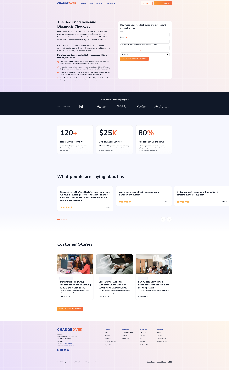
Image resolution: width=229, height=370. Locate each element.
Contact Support (162, 338)
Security (124, 335)
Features (83, 3)
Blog (141, 338)
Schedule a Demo (162, 341)
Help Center (143, 332)
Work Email (123, 37)
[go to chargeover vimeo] (68, 350)
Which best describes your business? (130, 51)
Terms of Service (161, 362)
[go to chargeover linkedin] (65, 350)
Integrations (108, 338)
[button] (111, 3)
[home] (66, 3)
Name (122, 31)
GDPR (170, 362)
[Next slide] (169, 219)
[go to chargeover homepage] (69, 329)
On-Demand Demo (145, 345)
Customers (99, 3)
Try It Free (142, 341)
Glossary (142, 335)
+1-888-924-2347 (68, 343)
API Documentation (127, 332)
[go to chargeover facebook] (58, 350)
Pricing (91, 3)
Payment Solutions (110, 345)
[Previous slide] (163, 219)
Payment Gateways (110, 341)
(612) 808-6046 (69, 345)
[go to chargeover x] (61, 350)
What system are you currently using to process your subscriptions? (138, 44)
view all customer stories (70, 309)
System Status (126, 338)
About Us (160, 335)
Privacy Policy (150, 362)
